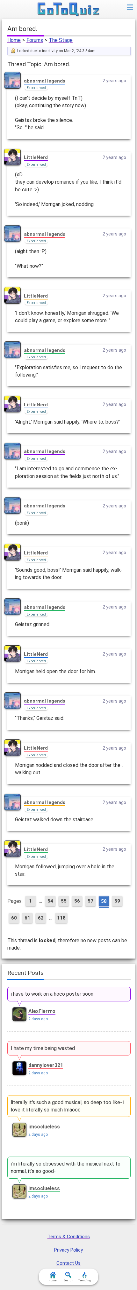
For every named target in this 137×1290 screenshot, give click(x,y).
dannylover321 (45, 1065)
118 (61, 918)
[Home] (69, 10)
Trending (84, 1280)
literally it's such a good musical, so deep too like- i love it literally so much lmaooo (67, 1106)
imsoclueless (44, 1127)
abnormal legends (44, 81)
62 (41, 918)
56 (77, 901)
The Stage (61, 40)
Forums (34, 40)
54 (50, 901)
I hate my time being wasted (43, 1048)
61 (27, 918)
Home (14, 40)
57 (90, 901)
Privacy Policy (68, 1250)
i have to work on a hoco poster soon (52, 994)
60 (14, 918)
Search (68, 1280)
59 (117, 901)
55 (64, 901)
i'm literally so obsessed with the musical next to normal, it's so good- (65, 1167)
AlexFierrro (41, 1011)
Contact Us (68, 1263)
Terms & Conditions (68, 1236)
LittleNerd (36, 157)
